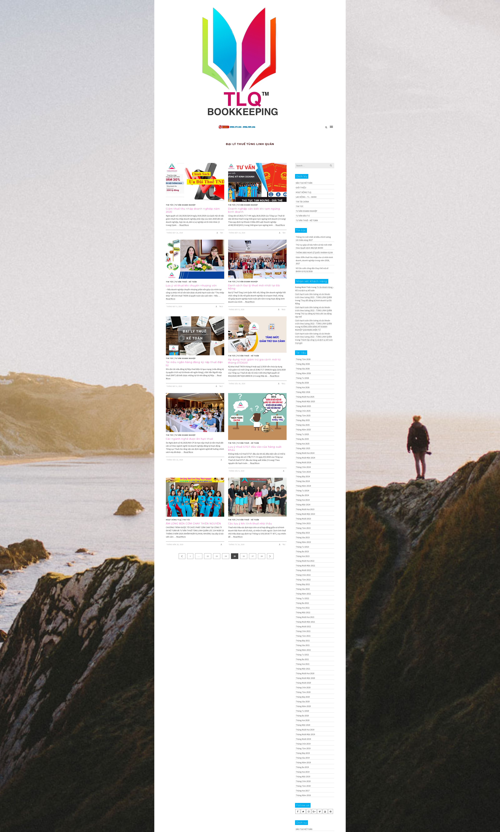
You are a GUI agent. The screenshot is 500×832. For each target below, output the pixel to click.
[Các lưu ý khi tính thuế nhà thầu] (257, 497)
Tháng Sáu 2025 (303, 425)
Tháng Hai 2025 (303, 443)
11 (284, 384)
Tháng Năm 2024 (303, 486)
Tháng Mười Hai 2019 (305, 729)
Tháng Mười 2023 (303, 518)
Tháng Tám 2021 (303, 636)
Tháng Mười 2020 (303, 682)
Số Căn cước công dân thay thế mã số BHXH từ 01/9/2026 (312, 270)
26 (244, 556)
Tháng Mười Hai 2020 (305, 673)
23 (217, 556)
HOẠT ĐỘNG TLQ (173, 520)
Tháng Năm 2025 (303, 429)
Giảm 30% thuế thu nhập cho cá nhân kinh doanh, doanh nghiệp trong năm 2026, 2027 (314, 260)
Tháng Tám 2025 (303, 415)
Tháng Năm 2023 (303, 542)
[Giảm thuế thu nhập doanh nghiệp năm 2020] (195, 182)
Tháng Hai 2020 (303, 720)
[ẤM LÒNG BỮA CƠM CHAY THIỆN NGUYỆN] (195, 497)
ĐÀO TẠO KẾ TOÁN (304, 183)
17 (222, 386)
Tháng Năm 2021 (303, 650)
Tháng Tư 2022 (302, 598)
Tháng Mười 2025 (303, 406)
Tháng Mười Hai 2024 (305, 453)
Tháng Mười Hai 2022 (305, 561)
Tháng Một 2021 (303, 668)
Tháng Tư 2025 (302, 434)
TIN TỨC (169, 205)
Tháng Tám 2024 (303, 471)
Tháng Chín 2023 (303, 523)
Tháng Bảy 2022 (303, 584)
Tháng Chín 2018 (303, 781)
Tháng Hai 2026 (303, 387)
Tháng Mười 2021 (303, 626)
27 (253, 556)
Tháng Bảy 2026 (303, 364)
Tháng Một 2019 (303, 776)
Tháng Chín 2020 (303, 687)
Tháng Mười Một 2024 (305, 457)
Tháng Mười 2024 (303, 462)
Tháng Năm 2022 (303, 593)
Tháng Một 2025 (303, 448)
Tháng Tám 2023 (303, 528)
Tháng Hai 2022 (303, 607)
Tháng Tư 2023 (302, 546)
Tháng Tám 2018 (303, 786)
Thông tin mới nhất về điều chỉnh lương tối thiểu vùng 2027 (313, 238)
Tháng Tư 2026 (302, 378)
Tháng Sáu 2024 (303, 481)
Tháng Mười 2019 (303, 739)
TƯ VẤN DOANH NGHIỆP (185, 205)
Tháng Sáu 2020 (303, 701)
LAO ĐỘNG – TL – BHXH (306, 197)
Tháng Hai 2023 (303, 556)
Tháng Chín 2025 (303, 410)
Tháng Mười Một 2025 (305, 401)
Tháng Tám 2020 (303, 692)
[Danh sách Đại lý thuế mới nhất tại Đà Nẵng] (257, 259)
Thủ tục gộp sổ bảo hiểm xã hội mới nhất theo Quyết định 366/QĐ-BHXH (314, 246)
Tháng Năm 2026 (303, 373)
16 (284, 309)
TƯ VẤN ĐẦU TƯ (303, 215)
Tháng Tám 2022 (303, 579)
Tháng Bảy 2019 (303, 753)
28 (262, 556)
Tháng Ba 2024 (302, 495)
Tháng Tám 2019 (303, 748)
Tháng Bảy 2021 (303, 640)
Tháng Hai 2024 (303, 500)
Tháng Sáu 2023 (303, 537)
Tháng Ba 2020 (302, 715)
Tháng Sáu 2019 (303, 757)
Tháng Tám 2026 (303, 359)
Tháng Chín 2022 (303, 575)
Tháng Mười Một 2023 (305, 514)
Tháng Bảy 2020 (303, 697)
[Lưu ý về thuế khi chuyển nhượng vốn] (195, 259)
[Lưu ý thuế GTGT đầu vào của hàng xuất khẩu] (257, 416)
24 (226, 556)
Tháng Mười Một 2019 (305, 734)
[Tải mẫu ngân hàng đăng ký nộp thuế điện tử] (195, 335)
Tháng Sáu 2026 (303, 368)
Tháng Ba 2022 (302, 603)
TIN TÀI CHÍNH (302, 201)
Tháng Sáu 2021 (303, 645)
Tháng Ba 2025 (302, 439)
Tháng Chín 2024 (303, 467)
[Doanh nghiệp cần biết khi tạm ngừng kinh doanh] (257, 182)
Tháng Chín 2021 (303, 631)
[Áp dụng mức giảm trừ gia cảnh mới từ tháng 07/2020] (257, 334)
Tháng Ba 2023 (302, 551)
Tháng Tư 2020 (302, 711)
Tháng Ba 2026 (302, 382)
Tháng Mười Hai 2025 (305, 396)
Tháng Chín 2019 (303, 743)
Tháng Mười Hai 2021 (305, 617)
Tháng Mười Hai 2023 (305, 509)
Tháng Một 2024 (303, 504)
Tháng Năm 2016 (303, 795)
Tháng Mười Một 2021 (305, 621)
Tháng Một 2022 (303, 612)
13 (222, 306)
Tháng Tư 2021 (302, 654)
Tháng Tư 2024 (302, 490)
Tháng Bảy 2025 (303, 420)
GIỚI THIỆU (301, 187)
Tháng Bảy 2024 (303, 476)
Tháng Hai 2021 (303, 664)
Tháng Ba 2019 (302, 767)
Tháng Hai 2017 (303, 790)
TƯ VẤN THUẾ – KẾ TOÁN (186, 282)
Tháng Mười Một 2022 (305, 565)
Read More (184, 225)
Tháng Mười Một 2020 (305, 678)
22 (208, 556)
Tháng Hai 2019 (303, 772)
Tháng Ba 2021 (302, 659)
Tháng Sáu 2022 (303, 589)
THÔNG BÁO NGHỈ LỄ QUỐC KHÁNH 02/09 (314, 252)
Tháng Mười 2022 (303, 570)
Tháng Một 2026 (303, 392)
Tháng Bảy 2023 (303, 532)
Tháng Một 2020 (303, 725)
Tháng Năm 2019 (303, 762)
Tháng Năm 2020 (303, 706)
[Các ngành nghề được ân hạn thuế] (195, 412)
